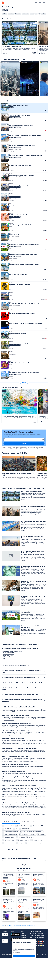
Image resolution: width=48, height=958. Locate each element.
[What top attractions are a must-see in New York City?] (44, 648)
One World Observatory (9, 720)
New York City (17, 853)
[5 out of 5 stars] (9, 878)
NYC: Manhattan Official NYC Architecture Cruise (38, 900)
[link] (24, 108)
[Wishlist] (36, 3)
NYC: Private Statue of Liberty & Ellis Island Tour (38, 875)
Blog (31, 937)
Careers (31, 935)
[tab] (11, 822)
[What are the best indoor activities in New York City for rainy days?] (44, 688)
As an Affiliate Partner (39, 937)
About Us (32, 933)
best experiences (33, 853)
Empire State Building (29, 804)
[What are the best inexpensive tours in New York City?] (44, 694)
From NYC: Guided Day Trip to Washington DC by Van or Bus (8, 876)
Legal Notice (23, 935)
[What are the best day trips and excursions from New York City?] (44, 671)
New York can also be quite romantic (10, 804)
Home (3, 925)
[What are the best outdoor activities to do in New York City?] (44, 682)
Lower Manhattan (35, 751)
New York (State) (17, 925)
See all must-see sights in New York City (10, 661)
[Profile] (44, 3)
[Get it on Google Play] (15, 934)
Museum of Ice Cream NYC (9, 655)
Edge (4, 658)
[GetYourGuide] (4, 2)
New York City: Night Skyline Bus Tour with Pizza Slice (22, 901)
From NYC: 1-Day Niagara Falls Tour (24, 875)
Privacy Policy (23, 937)
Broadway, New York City (8, 652)
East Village (31, 773)
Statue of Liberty (6, 656)
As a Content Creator (39, 935)
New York (9, 732)
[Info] (8, 101)
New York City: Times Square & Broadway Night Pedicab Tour (8, 901)
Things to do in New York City (28, 925)
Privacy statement (37, 448)
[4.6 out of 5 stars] (24, 868)
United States (9, 925)
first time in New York (11, 717)
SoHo (32, 778)
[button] (24, 108)
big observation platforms (38, 717)
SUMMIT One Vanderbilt (8, 654)
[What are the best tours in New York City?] (44, 665)
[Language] (40, 2)
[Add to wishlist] (36, 22)
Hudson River (42, 725)
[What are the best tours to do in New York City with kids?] (44, 677)
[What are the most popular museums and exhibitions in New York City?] (44, 700)
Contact (22, 933)
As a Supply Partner (39, 933)
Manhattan (26, 750)
